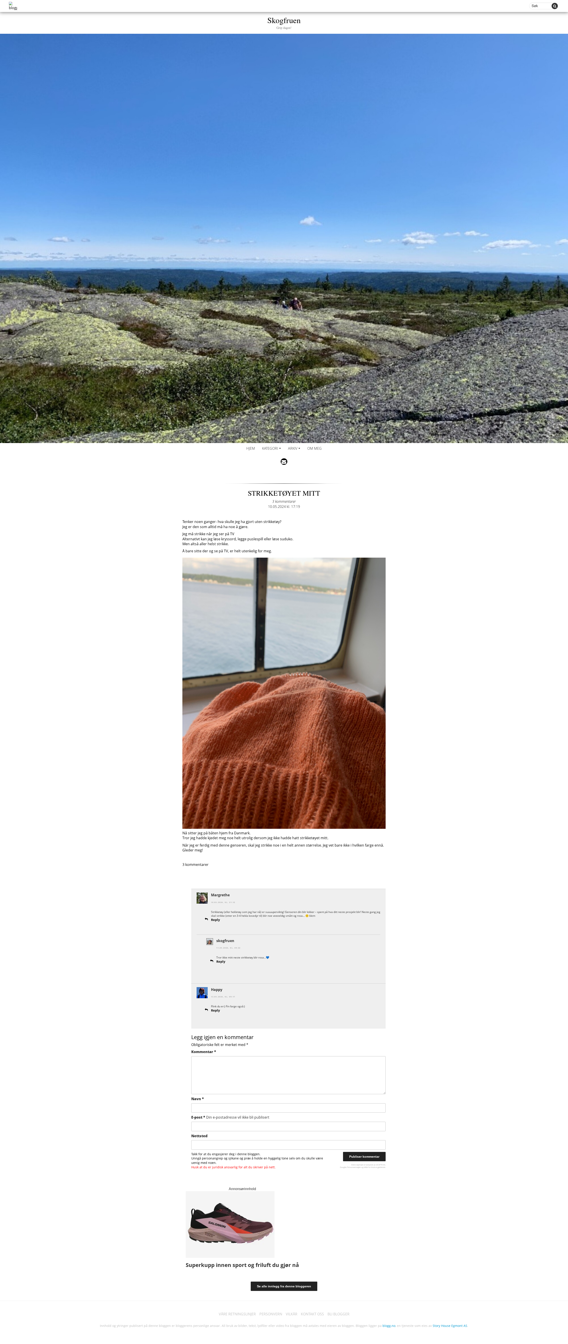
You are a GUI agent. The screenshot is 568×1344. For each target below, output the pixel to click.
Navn (197, 1098)
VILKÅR (291, 1314)
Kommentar (203, 1051)
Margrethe (220, 895)
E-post (230, 1117)
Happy (216, 989)
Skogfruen (284, 22)
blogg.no (389, 1326)
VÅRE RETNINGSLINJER (237, 1314)
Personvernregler (354, 1167)
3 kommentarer (284, 501)
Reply (215, 920)
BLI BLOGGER (338, 1314)
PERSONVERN (270, 1314)
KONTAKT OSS (312, 1314)
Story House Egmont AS (450, 1326)
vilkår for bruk (369, 1167)
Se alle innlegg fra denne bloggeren (284, 1286)
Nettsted (199, 1135)
